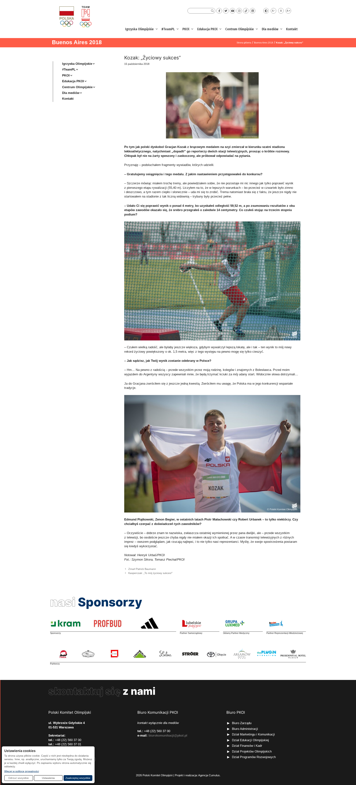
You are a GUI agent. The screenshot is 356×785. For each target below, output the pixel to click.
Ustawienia (48, 777)
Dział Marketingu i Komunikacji (253, 734)
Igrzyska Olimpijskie (139, 29)
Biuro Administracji (245, 729)
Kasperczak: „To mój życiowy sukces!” (150, 573)
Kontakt (292, 29)
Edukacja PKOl (207, 29)
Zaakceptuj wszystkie (77, 777)
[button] (156, 29)
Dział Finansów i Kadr (247, 746)
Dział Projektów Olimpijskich (252, 751)
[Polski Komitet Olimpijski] (75, 16)
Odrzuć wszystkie (18, 777)
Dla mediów (270, 29)
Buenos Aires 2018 (77, 42)
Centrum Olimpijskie (239, 29)
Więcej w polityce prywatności (21, 771)
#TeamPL (168, 29)
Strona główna (244, 42)
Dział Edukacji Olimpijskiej (250, 740)
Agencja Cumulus (209, 775)
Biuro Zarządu (241, 723)
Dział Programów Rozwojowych (254, 757)
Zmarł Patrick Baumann (142, 568)
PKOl (185, 29)
